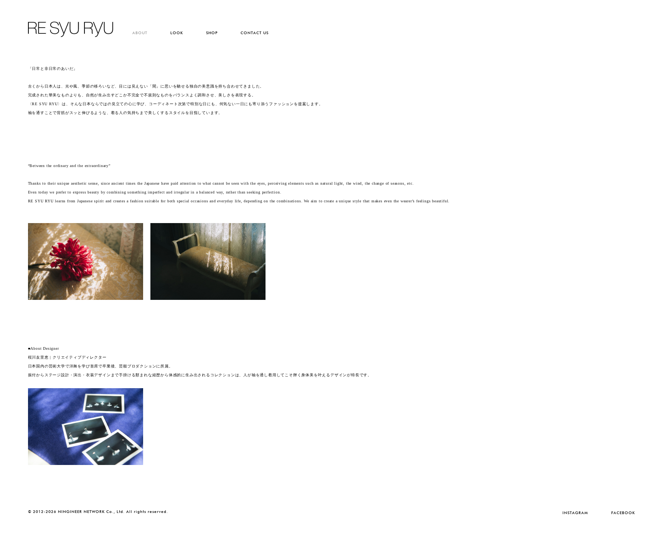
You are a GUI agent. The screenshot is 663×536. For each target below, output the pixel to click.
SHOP (212, 32)
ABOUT (139, 32)
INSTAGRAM (575, 512)
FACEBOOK (623, 512)
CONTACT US (255, 32)
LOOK (176, 32)
